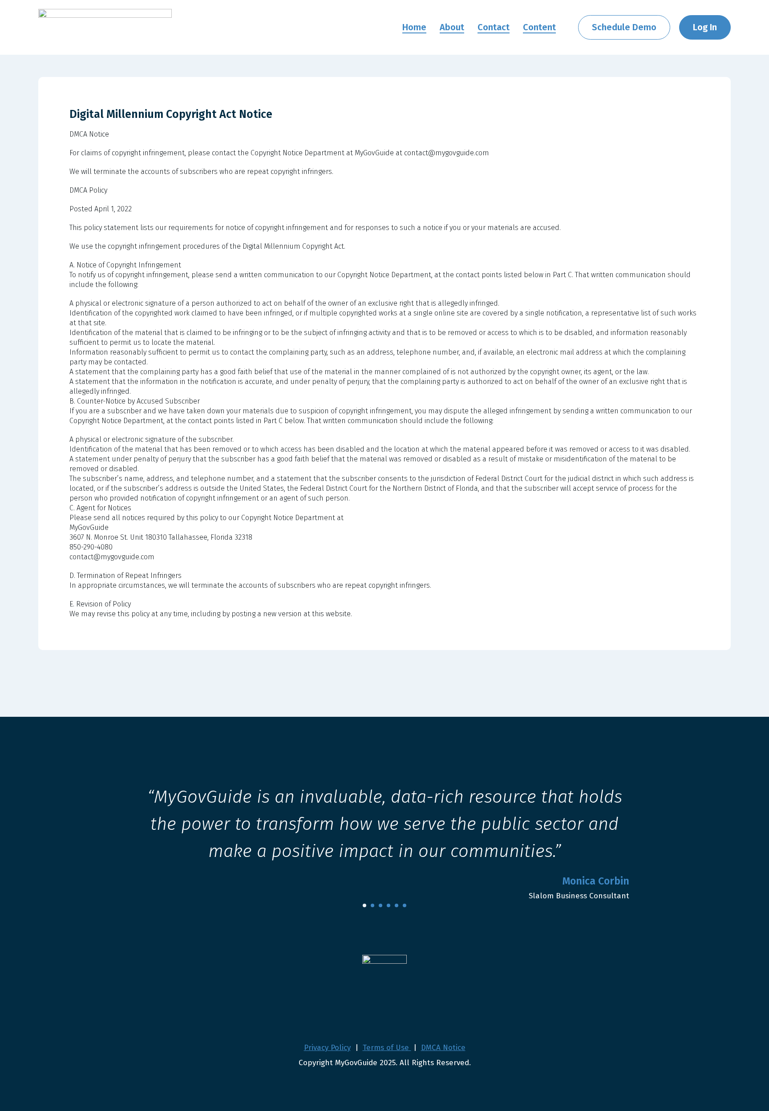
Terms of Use (387, 1047)
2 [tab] (372, 905)
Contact (494, 27)
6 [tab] (404, 905)
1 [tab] (364, 905)
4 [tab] (388, 905)
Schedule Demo (624, 27)
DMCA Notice (443, 1047)
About (452, 27)
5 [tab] (396, 905)
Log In (705, 27)
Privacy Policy (327, 1047)
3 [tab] (380, 905)
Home (414, 27)
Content (539, 27)
